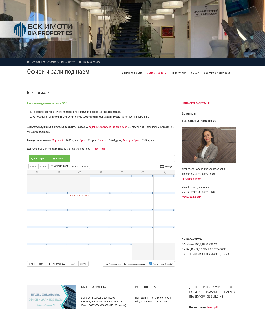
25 (173, 227)
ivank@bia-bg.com (191, 197)
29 (109, 244)
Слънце (102, 140)
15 (109, 210)
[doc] (96, 148)
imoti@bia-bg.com (91, 62)
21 (88, 227)
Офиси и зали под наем (58, 71)
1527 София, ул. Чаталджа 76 (44, 62)
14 (88, 210)
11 (173, 193)
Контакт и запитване (217, 73)
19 (46, 227)
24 (152, 227)
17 (152, 210)
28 (88, 244)
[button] (125, 263)
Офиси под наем (132, 73)
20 (67, 227)
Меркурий (57, 140)
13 (67, 210)
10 (152, 193)
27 (67, 244)
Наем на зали (155, 73)
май (74, 166)
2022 (84, 166)
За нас (195, 73)
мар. (44, 166)
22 (109, 227)
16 (130, 210)
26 (46, 244)
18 (173, 210)
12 (46, 210)
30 (130, 244)
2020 (34, 166)
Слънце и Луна (130, 140)
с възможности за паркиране (108, 127)
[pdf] (103, 148)
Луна (82, 140)
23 (130, 227)
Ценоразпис (179, 73)
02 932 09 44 (70, 62)
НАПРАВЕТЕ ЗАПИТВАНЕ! (196, 103)
